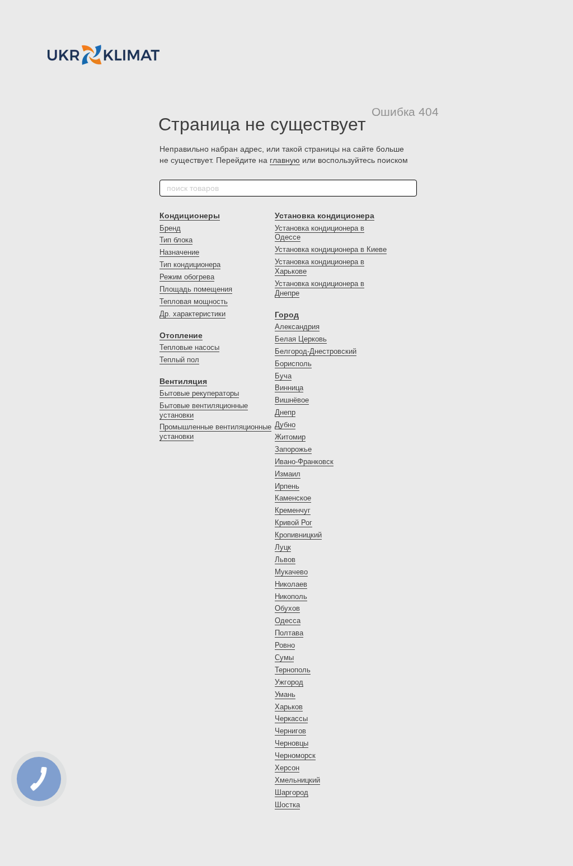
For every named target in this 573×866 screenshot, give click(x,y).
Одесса (287, 620)
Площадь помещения (195, 289)
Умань (285, 694)
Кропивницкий (298, 535)
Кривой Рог (293, 522)
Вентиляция (183, 381)
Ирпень (287, 486)
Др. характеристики (192, 314)
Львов (285, 559)
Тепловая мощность (193, 301)
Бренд (170, 228)
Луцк (283, 547)
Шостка (287, 805)
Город (287, 314)
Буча (283, 376)
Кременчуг (293, 510)
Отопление (181, 335)
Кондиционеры (189, 215)
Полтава (289, 633)
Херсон (287, 768)
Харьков (289, 707)
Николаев (291, 584)
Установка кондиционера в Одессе (319, 233)
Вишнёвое (292, 400)
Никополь (291, 596)
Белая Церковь (301, 339)
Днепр (285, 412)
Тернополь (293, 670)
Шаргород (291, 792)
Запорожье (293, 449)
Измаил (287, 474)
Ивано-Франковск (304, 461)
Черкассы (291, 718)
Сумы (284, 657)
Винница (289, 387)
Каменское (293, 498)
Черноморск (295, 755)
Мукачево (291, 572)
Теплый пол (179, 359)
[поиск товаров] (408, 188)
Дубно (285, 424)
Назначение (179, 252)
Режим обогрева (186, 277)
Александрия (297, 326)
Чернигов (290, 731)
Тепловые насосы (189, 347)
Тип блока (175, 240)
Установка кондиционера (324, 215)
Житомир (290, 437)
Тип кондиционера (189, 264)
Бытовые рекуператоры (199, 393)
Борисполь (293, 363)
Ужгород (289, 682)
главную (285, 160)
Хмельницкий (297, 780)
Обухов (287, 608)
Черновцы (291, 743)
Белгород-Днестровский (315, 351)
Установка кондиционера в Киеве (331, 249)
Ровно (285, 645)
